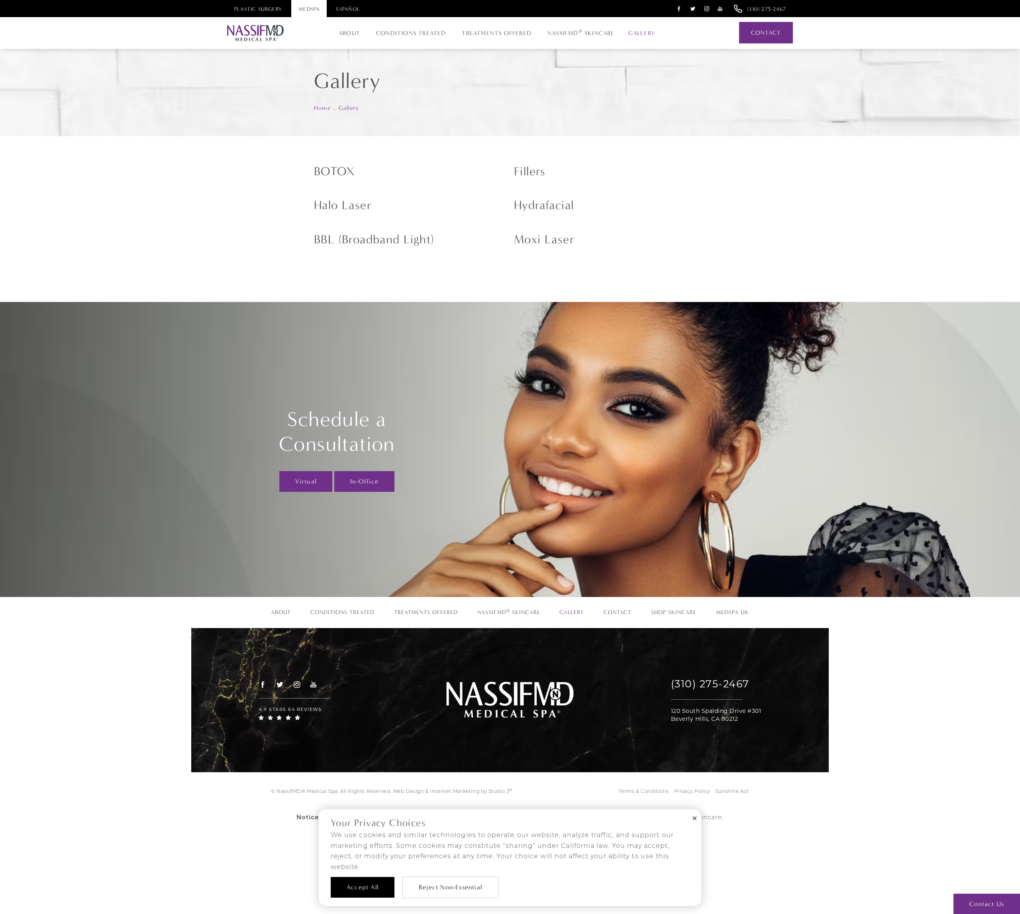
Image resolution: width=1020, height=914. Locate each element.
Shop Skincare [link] (673, 612)
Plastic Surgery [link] (258, 9)
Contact (766, 32)
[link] (766, 8)
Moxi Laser (544, 240)
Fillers (530, 171)
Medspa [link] (309, 9)
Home (322, 108)
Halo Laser (342, 205)
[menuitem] (678, 9)
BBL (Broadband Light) (374, 240)
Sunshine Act (732, 791)
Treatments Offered (497, 33)
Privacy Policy (692, 791)
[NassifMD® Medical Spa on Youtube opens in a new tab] (720, 9)
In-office (364, 481)
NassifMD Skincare (581, 33)
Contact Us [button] (986, 904)
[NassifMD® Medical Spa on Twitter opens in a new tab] (693, 9)
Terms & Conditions (643, 791)
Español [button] (348, 9)
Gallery (641, 33)
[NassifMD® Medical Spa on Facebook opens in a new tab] (679, 9)
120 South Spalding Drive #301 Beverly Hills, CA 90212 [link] (716, 714)
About (349, 33)
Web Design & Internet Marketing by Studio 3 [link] (452, 792)
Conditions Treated (411, 33)
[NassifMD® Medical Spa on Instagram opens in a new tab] (706, 9)
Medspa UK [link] (732, 612)
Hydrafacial (544, 205)
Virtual (305, 481)
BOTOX (334, 171)
